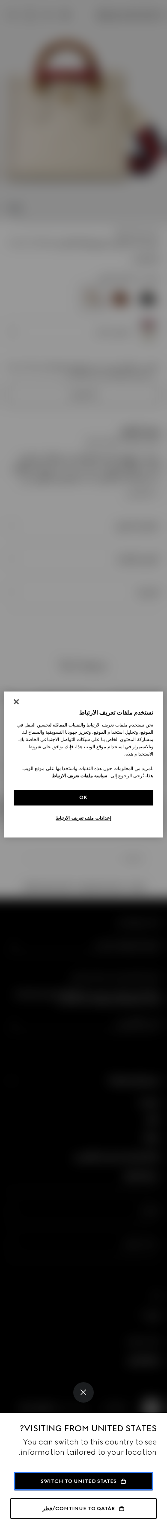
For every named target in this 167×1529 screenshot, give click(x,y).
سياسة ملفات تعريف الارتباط (79, 776)
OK (83, 797)
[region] (83, 764)
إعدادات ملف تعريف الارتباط (83, 818)
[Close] (83, 1392)
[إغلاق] (16, 701)
